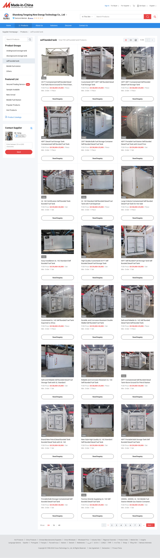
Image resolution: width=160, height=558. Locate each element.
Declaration (106, 548)
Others (9, 71)
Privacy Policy (117, 548)
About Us (39, 25)
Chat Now (21, 136)
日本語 (103, 543)
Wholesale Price (83, 540)
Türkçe (125, 543)
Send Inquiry (57, 99)
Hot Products (18, 540)
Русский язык (53, 543)
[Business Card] (31, 128)
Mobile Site (134, 540)
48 (59, 525)
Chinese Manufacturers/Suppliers (50, 540)
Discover (68, 25)
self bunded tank (12, 61)
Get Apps (142, 6)
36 (54, 525)
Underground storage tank (16, 51)
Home (8, 25)
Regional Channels (109, 540)
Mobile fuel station (13, 66)
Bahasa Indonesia (145, 543)
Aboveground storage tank (16, 56)
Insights (143, 540)
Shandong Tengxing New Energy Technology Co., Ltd (38, 14)
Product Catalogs (14, 117)
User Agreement (94, 548)
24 (49, 525)
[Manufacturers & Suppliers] (18, 5)
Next (149, 525)
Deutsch (71, 543)
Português (34, 543)
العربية (89, 543)
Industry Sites (96, 540)
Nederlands (81, 543)
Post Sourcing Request (154, 16)
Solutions (54, 25)
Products (24, 25)
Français (43, 543)
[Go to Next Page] (152, 40)
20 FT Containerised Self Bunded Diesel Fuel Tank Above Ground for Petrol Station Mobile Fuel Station (57, 84)
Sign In (107, 6)
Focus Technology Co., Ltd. (63, 548)
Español (25, 543)
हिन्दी (109, 543)
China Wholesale (70, 540)
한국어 (96, 543)
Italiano (63, 543)
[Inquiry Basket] (134, 6)
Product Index (123, 540)
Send (19, 152)
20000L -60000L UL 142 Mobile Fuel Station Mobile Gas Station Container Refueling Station (135, 501)
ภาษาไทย (117, 543)
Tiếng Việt (133, 543)
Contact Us (83, 25)
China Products (31, 540)
